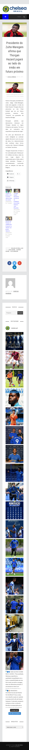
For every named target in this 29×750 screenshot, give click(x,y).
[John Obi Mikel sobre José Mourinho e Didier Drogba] (14, 623)
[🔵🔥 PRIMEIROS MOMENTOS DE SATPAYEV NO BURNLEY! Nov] (14, 699)
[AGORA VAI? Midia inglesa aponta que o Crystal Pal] (14, 473)
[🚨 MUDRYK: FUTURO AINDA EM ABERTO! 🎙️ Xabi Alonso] (14, 379)
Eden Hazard (12, 249)
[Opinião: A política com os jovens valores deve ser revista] (9, 191)
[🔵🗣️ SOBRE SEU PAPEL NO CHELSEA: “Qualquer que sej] (14, 529)
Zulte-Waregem (14, 251)
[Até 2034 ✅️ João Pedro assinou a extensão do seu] (14, 454)
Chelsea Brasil (19, 745)
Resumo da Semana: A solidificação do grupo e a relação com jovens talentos (9, 226)
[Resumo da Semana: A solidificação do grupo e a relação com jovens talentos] (9, 218)
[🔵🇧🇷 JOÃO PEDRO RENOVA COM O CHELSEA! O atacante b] (14, 435)
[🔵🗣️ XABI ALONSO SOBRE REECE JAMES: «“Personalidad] (14, 680)
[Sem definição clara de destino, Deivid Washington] (14, 492)
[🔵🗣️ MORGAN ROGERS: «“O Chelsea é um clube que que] (14, 642)
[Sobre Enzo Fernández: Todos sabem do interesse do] (14, 586)
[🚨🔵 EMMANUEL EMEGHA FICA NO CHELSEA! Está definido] (14, 548)
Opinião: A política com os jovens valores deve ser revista (9, 196)
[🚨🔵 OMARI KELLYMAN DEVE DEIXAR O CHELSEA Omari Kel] (14, 567)
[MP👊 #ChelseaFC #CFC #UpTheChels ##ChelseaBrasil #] (14, 416)
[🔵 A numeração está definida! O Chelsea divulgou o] (14, 510)
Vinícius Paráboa (11, 76)
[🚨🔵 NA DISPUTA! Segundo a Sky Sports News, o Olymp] (14, 661)
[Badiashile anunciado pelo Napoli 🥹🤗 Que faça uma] (14, 398)
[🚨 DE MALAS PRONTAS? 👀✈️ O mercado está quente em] (14, 341)
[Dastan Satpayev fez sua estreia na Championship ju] (14, 360)
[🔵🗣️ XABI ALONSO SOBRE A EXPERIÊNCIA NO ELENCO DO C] (14, 604)
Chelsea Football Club (17, 248)
